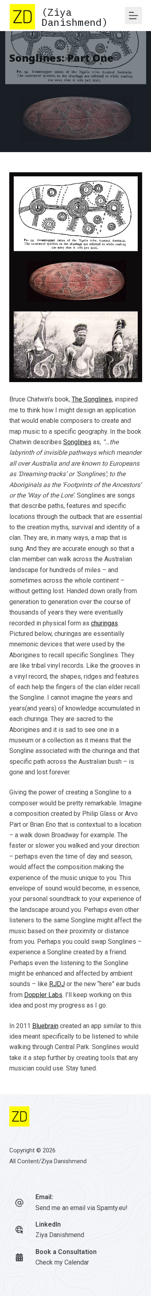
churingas (104, 623)
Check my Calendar (62, 1262)
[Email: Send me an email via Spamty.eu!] (19, 1203)
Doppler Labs (43, 995)
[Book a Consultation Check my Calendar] (19, 1257)
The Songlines (92, 399)
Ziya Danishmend (64, 1161)
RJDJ (57, 984)
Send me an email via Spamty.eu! (81, 1208)
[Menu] (133, 15)
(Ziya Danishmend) (74, 17)
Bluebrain (45, 1026)
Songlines (77, 442)
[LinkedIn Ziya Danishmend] (19, 1230)
